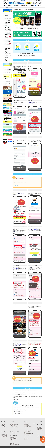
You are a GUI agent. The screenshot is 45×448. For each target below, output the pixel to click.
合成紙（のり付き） (7, 27)
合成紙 (8, 25)
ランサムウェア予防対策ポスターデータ (14, 433)
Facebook (38, 436)
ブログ (38, 433)
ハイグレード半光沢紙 (7, 23)
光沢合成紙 (7, 32)
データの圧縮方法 (12, 423)
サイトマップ (25, 439)
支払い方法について (26, 424)
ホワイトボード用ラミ (7, 72)
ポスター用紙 (3, 423)
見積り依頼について (6, 124)
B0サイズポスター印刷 (4, 433)
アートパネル (3, 426)
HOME (3, 7)
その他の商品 (7, 101)
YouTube (38, 437)
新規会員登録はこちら (7, 121)
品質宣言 (11, 439)
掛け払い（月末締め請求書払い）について (28, 433)
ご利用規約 (25, 437)
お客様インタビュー (12, 440)
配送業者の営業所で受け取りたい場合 (28, 426)
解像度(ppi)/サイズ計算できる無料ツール (14, 444)
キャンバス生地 (7, 44)
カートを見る (36, 0)
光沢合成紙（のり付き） (8, 34)
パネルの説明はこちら (6, 76)
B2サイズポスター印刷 (4, 435)
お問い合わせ (40, 0)
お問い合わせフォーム (39, 426)
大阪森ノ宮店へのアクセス (40, 429)
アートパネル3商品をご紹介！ (13, 438)
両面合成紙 (8, 39)
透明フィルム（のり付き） (7, 60)
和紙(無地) (8, 55)
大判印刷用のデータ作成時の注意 (14, 424)
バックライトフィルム (7, 46)
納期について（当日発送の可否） (27, 430)
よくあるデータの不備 (12, 425)
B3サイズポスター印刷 (4, 436)
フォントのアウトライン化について (14, 426)
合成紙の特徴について (12, 437)
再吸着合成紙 (8, 37)
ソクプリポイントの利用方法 (27, 431)
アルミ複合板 (8, 81)
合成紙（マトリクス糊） (8, 30)
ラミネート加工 (8, 67)
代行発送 (25, 432)
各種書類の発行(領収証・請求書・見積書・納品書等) (30, 423)
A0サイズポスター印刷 (4, 437)
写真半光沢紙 (8, 18)
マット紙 (8, 13)
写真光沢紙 (8, 15)
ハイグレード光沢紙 (7, 20)
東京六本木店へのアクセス (40, 430)
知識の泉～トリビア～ (12, 436)
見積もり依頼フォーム (39, 427)
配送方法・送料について (26, 425)
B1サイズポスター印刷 (4, 434)
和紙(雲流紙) (8, 57)
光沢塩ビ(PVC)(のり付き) (8, 52)
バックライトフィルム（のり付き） (7, 49)
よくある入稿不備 (16, 185)
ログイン (7, 119)
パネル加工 (3, 425)
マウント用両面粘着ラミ (8, 69)
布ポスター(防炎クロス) (8, 41)
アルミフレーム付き (7, 84)
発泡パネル (7, 79)
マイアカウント (31, 0)
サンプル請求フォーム (39, 428)
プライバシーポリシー (26, 438)
